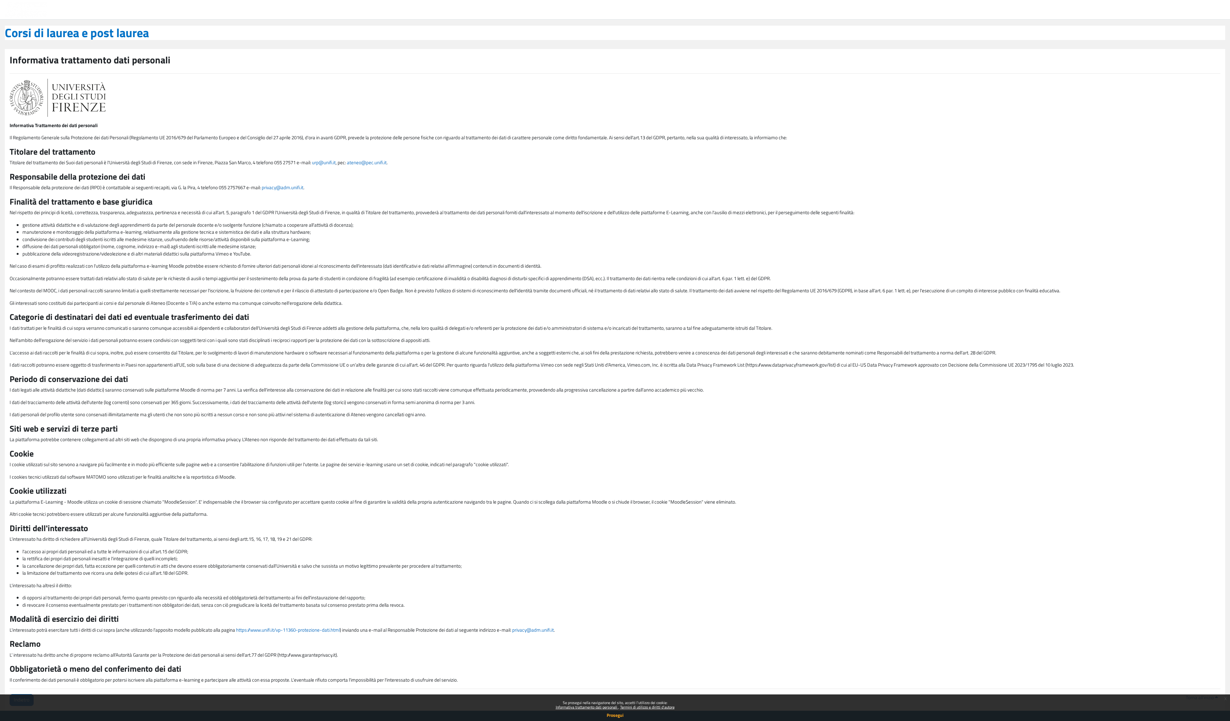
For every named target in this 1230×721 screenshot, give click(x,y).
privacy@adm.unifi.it (282, 187)
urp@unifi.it (324, 162)
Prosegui (615, 715)
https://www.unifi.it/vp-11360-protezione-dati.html (288, 630)
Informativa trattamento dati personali (587, 707)
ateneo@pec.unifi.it (367, 162)
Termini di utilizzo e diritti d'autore (647, 707)
